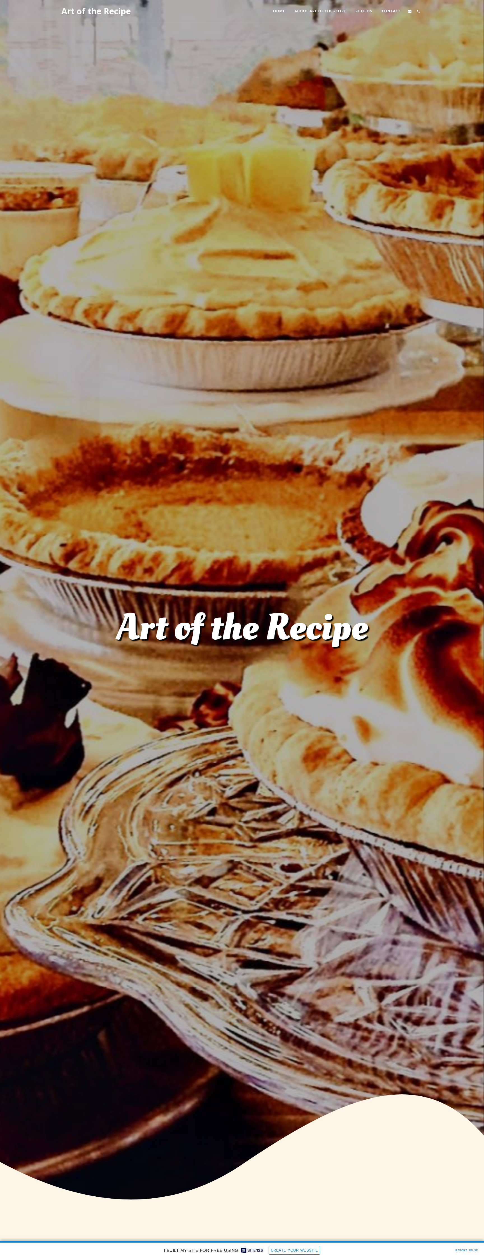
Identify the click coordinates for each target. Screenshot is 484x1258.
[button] (410, 11)
